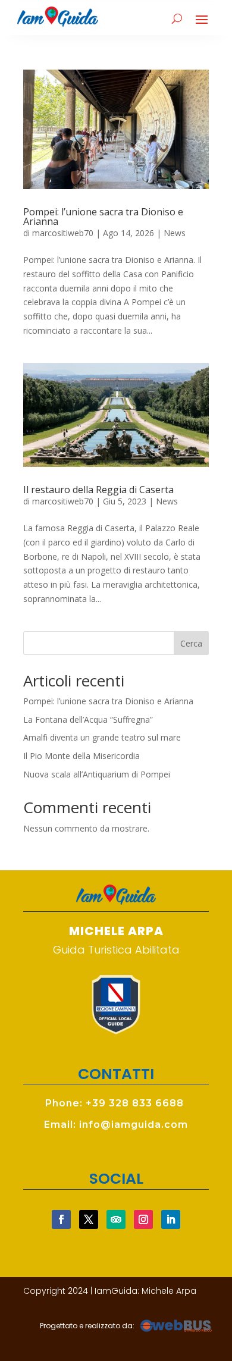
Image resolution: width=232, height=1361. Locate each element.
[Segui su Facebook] (61, 1219)
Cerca (191, 643)
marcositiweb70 (62, 233)
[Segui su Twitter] (88, 1219)
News (175, 233)
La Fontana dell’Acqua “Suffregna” (88, 719)
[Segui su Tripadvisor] (116, 1219)
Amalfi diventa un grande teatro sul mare (102, 737)
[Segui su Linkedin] (170, 1219)
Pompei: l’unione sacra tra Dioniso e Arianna (103, 216)
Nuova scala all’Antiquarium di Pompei (96, 774)
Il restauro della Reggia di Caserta (98, 489)
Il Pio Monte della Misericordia (81, 755)
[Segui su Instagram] (143, 1219)
